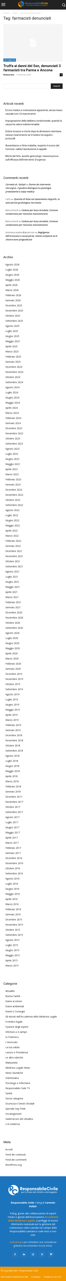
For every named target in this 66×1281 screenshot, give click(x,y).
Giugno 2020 (12, 643)
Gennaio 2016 (13, 914)
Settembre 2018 (14, 750)
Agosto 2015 (12, 940)
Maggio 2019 (12, 709)
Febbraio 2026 (13, 295)
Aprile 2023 (11, 469)
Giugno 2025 (12, 336)
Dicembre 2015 (13, 919)
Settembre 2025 (14, 320)
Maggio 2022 (12, 525)
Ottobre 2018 (12, 745)
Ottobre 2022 (12, 499)
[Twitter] (42, 1254)
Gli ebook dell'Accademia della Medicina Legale (31, 1016)
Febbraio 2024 (13, 418)
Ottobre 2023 (12, 438)
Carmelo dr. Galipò (15, 184)
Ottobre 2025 (12, 315)
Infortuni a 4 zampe (16, 1031)
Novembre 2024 (14, 372)
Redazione (8, 74)
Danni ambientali (14, 1006)
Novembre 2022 (14, 494)
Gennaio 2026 (13, 300)
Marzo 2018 (12, 781)
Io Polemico (12, 1037)
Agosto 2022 (12, 510)
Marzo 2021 (12, 597)
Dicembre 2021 (13, 551)
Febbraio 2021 (13, 602)
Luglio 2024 (11, 392)
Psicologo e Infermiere (17, 1083)
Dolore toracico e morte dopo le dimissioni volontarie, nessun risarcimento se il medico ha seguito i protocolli (33, 135)
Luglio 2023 (11, 453)
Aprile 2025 (11, 346)
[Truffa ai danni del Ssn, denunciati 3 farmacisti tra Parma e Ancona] (33, 43)
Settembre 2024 (14, 382)
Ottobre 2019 (12, 684)
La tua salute (12, 1047)
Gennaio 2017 (13, 853)
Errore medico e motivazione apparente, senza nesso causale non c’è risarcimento (33, 112)
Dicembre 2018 (13, 735)
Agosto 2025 (12, 325)
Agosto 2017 (12, 817)
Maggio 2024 (12, 402)
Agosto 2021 (12, 571)
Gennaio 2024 (13, 423)
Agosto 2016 (12, 878)
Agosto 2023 (12, 448)
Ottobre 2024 (12, 377)
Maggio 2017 (12, 832)
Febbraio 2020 (13, 663)
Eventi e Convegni (15, 1011)
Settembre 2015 (14, 934)
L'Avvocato (11, 1042)
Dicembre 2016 (13, 858)
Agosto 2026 (12, 264)
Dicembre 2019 (13, 673)
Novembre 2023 (14, 433)
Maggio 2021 (12, 586)
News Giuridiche (14, 1072)
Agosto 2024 (12, 387)
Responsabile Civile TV (17, 1088)
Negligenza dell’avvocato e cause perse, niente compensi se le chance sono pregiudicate (31, 236)
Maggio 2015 (12, 955)
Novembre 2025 (14, 310)
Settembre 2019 (14, 689)
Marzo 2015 (12, 965)
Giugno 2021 (12, 581)
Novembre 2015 (14, 924)
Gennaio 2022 (13, 546)
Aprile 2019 (11, 714)
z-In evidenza (12, 1124)
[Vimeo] (51, 1254)
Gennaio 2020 (13, 668)
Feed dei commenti (16, 1159)
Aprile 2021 (11, 592)
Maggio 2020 (12, 648)
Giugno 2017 (12, 827)
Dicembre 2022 (13, 489)
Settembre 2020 (14, 627)
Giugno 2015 (12, 950)
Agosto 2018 (12, 755)
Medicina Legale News (17, 1067)
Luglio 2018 (11, 760)
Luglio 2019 (11, 699)
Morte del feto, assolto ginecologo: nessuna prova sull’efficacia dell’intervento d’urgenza (31, 158)
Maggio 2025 (12, 341)
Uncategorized (13, 1113)
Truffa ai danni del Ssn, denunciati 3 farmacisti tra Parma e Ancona (32, 68)
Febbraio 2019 (13, 725)
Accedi (9, 1149)
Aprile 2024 (11, 407)
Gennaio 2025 (13, 361)
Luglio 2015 (11, 945)
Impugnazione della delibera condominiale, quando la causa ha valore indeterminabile (33, 122)
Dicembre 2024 (13, 366)
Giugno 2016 (12, 888)
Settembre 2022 (14, 505)
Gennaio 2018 (13, 791)
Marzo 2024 (12, 412)
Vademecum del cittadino (19, 1118)
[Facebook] (15, 1254)
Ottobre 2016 (12, 868)
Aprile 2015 (11, 960)
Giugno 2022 (12, 520)
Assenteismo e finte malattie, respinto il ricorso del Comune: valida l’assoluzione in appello (32, 147)
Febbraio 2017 (13, 847)
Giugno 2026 (12, 274)
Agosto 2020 (12, 633)
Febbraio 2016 (13, 909)
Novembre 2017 (14, 801)
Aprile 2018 (11, 776)
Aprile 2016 (11, 899)
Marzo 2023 (12, 474)
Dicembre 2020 (13, 612)
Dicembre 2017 (13, 796)
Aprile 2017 (11, 837)
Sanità (8, 1093)
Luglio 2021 (11, 576)
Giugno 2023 (12, 459)
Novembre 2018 (14, 740)
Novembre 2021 (14, 556)
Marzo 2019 (12, 720)
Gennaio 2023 (13, 484)
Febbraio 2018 (13, 786)
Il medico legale (14, 1021)
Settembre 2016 (14, 873)
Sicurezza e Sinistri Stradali (19, 1103)
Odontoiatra (12, 1078)
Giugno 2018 (12, 766)
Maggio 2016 (12, 894)
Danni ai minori (13, 1001)
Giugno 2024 (12, 397)
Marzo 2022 (12, 535)
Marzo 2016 (12, 904)
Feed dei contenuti (15, 1154)
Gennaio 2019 (13, 730)
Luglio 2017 (11, 822)
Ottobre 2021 (12, 561)
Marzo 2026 (12, 290)
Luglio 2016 (11, 883)
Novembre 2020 (14, 617)
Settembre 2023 (14, 443)
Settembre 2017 (14, 812)
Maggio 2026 (12, 279)
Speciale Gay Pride (15, 1108)
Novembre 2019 (14, 679)
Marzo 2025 (12, 351)
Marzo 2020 (12, 658)
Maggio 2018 (12, 771)
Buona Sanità (12, 996)
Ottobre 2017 (12, 807)
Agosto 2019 (12, 694)
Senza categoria (14, 1098)
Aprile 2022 (11, 530)
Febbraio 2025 (13, 356)
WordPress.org (13, 1164)
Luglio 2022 (11, 515)
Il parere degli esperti (16, 1026)
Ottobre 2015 (12, 929)
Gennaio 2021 (13, 607)
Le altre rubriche (14, 1057)
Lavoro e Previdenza (16, 1052)
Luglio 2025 (11, 331)
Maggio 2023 (12, 464)
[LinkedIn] (24, 1254)
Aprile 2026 (11, 285)
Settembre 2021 (14, 566)
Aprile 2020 (11, 653)
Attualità (9, 60)
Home (6, 13)
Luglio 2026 (11, 269)
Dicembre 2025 (13, 305)
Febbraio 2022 (13, 540)
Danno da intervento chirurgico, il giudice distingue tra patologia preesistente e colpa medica (28, 188)
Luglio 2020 (11, 638)
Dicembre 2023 (13, 428)
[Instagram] (33, 1254)
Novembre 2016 (14, 863)
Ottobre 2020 (12, 622)
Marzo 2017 (12, 842)
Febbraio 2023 (13, 479)
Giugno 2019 (12, 704)
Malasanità (11, 1062)
